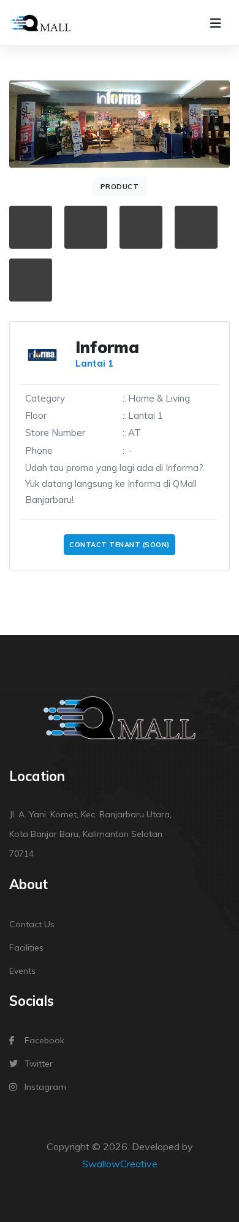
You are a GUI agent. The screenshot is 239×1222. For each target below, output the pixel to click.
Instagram (45, 1086)
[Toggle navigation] (215, 23)
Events (22, 970)
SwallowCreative (119, 1164)
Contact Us (32, 924)
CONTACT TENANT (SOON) (119, 544)
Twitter (39, 1063)
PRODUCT (120, 186)
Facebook (44, 1040)
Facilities (26, 947)
